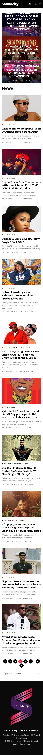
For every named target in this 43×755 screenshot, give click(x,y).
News (25, 41)
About (7, 730)
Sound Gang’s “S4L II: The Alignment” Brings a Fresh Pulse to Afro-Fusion (21, 49)
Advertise (33, 730)
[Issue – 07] (21, 706)
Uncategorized (29, 61)
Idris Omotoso (17, 33)
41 (38, 661)
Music (18, 41)
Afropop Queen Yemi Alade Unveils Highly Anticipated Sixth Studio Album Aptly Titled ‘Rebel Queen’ (21, 529)
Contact (23, 730)
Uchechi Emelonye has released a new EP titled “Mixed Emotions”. (18, 295)
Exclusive (7, 464)
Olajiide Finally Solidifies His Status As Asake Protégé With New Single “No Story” (20, 471)
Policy (14, 730)
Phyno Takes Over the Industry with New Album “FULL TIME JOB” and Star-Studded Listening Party (21, 187)
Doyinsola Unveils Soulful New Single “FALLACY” (21, 240)
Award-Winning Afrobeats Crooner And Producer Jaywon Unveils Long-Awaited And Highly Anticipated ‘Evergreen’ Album (21, 643)
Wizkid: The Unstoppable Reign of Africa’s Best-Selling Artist (21, 130)
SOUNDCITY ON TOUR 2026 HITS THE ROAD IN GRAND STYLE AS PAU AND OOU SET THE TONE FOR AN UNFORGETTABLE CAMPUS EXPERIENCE (21, 21)
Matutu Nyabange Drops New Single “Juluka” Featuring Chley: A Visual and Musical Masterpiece (20, 356)
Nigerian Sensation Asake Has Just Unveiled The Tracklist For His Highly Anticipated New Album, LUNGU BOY (21, 586)
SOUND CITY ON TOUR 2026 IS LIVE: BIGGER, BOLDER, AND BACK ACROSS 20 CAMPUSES (21, 71)
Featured (17, 464)
